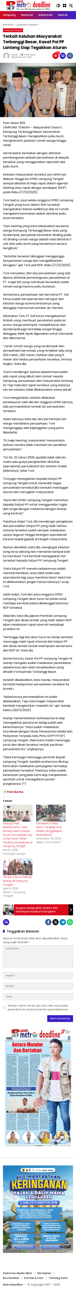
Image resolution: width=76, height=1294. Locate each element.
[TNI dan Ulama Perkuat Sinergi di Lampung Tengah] (17, 866)
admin (14, 55)
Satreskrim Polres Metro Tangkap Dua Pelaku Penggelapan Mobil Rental (49, 829)
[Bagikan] (70, 56)
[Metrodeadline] (27, 5)
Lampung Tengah (13, 30)
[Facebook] (48, 922)
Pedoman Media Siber (17, 1273)
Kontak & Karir (34, 1278)
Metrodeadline (13, 1284)
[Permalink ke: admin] (7, 55)
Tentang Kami (58, 1278)
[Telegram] (63, 922)
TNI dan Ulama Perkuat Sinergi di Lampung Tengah (17, 880)
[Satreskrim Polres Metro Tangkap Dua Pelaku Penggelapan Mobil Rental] (51, 813)
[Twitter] (55, 922)
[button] (58, 5)
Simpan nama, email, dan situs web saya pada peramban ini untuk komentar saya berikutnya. (38, 1007)
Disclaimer (44, 1273)
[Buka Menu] (64, 5)
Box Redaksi (11, 1278)
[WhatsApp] (70, 922)
